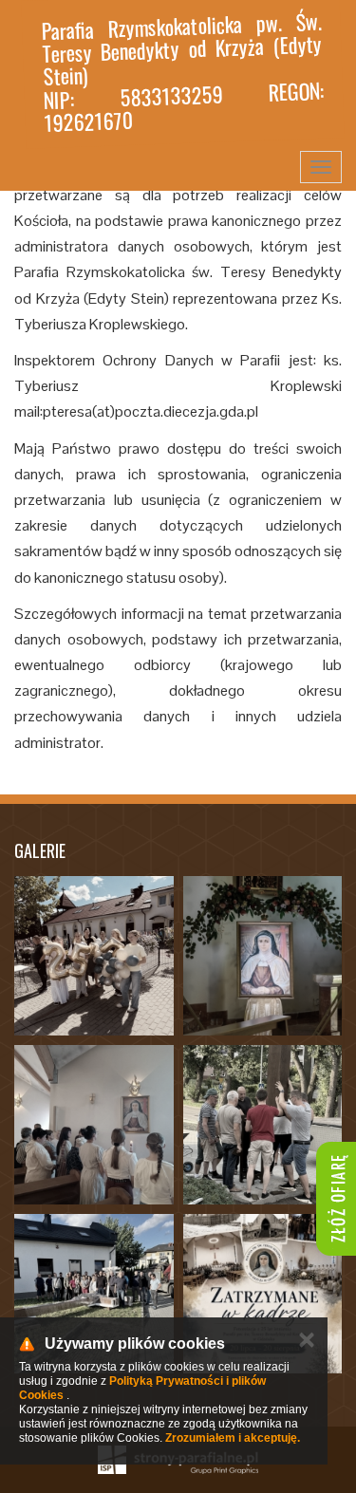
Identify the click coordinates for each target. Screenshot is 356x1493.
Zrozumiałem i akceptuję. (232, 1438)
